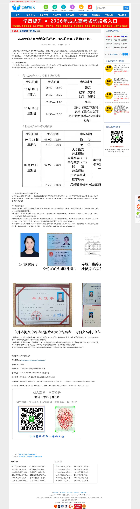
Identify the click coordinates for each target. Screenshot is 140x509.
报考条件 (117, 36)
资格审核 (117, 47)
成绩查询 (109, 44)
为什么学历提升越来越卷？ (28, 454)
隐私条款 (70, 492)
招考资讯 (33, 31)
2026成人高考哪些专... (20, 469)
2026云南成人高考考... (38, 481)
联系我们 (77, 492)
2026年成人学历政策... (38, 469)
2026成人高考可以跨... (20, 478)
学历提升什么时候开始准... (39, 472)
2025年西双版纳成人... (81, 472)
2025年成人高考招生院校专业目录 (30, 456)
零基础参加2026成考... (38, 466)
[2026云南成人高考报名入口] (70, 22)
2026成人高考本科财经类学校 (121, 110)
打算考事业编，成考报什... (39, 478)
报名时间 (109, 36)
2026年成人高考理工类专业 (121, 69)
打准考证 (124, 47)
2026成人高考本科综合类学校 (121, 82)
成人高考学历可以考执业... (21, 472)
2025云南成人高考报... (81, 466)
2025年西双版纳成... (81, 475)
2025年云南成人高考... (63, 466)
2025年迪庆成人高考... (63, 478)
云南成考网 (24, 31)
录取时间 (124, 40)
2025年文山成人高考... (81, 481)
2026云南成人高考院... (20, 475)
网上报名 (109, 47)
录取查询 (117, 44)
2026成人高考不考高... (20, 481)
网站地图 (83, 492)
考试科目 (109, 40)
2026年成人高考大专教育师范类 (121, 96)
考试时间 (117, 40)
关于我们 (56, 492)
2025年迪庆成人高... (63, 481)
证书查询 (124, 44)
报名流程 (124, 36)
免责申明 (63, 492)
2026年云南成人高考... (20, 466)
